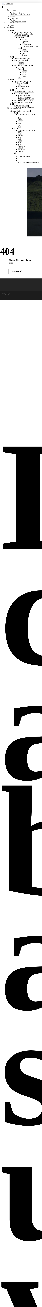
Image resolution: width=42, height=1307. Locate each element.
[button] (17, 271)
